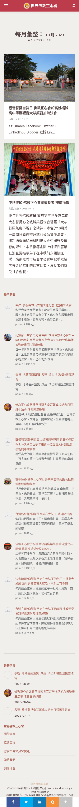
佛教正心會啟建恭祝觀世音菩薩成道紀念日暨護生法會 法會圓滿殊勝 (44, 693)
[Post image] (8, 675)
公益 (11, 208)
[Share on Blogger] (52, 802)
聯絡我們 (9, 760)
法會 (11, 119)
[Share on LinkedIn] (39, 802)
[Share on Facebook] (13, 802)
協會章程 (9, 742)
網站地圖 (9, 768)
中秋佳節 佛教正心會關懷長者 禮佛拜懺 (39, 202)
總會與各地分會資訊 (17, 751)
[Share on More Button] (65, 802)
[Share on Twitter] (26, 802)
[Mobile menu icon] (6, 5)
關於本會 (9, 734)
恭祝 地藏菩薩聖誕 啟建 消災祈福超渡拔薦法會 (44, 675)
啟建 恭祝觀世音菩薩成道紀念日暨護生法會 (42, 710)
